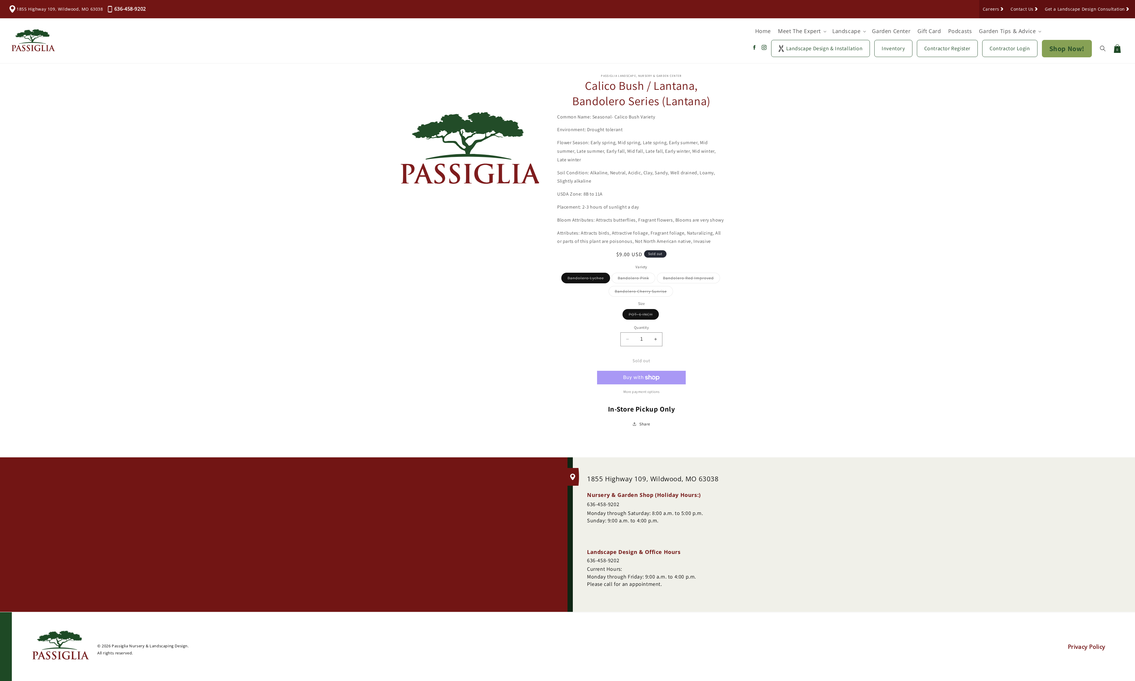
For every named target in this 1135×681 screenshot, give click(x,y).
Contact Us (1022, 9)
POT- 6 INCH (644, 315)
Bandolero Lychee (589, 279)
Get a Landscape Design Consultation (1085, 9)
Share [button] (644, 424)
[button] (801, 31)
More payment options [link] (641, 391)
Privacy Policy (1086, 647)
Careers (991, 9)
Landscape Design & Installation (824, 48)
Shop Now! (1066, 48)
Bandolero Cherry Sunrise (644, 292)
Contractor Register (947, 48)
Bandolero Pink (636, 279)
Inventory (893, 48)
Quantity (641, 327)
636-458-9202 (130, 9)
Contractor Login (1010, 48)
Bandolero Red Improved (691, 279)
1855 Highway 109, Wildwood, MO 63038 (60, 9)
